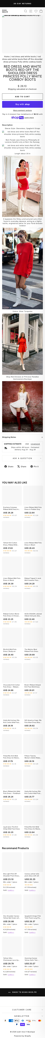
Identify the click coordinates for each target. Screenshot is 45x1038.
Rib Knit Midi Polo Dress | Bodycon (9, 650)
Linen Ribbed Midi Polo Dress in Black (33, 544)
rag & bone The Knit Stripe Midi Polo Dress (11, 828)
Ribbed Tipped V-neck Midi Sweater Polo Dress (32, 579)
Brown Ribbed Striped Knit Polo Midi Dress (32, 686)
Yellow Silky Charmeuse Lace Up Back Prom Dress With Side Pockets (11, 959)
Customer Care (22, 1010)
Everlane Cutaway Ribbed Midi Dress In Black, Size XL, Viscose (11, 508)
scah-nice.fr (5, 11)
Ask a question (22, 458)
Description (7, 125)
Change (35, 444)
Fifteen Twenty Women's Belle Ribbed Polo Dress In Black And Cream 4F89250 (32, 757)
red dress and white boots (23, 56)
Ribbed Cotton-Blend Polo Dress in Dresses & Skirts (11, 615)
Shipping (12, 89)
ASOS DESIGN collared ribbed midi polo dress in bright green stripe (33, 615)
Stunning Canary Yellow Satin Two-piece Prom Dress (31, 959)
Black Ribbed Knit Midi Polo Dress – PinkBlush (11, 792)
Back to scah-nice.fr (24, 992)
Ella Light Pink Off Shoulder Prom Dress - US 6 (11, 875)
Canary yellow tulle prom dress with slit (32, 875)
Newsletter (21, 1016)
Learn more (29, 117)
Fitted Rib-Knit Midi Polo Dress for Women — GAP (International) (11, 757)
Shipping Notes (9, 437)
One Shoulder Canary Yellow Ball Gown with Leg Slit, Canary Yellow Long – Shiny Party (11, 917)
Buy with (23, 104)
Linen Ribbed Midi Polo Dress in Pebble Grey (33, 508)
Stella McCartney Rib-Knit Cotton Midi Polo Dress (11, 721)
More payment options (22, 110)
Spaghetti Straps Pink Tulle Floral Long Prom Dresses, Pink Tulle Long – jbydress (33, 917)
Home (7, 56)
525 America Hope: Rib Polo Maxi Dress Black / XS (33, 721)
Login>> (11, 890)
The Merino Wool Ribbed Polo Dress (31, 650)
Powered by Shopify (22, 1036)
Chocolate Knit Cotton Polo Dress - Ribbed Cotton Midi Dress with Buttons (11, 686)
